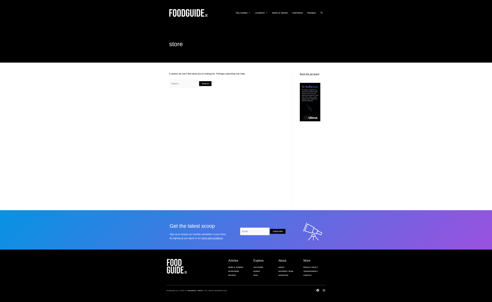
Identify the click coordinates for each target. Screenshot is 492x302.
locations (258, 267)
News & (231, 267)
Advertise (283, 275)
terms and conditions (212, 238)
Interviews (233, 271)
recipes (232, 275)
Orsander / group (195, 290)
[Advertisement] (310, 164)
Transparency (310, 271)
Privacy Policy (310, 267)
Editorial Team (285, 271)
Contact (307, 275)
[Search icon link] (322, 13)
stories (239, 267)
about (281, 267)
